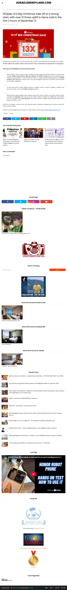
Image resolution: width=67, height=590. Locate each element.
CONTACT (57, 587)
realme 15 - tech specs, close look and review (22, 406)
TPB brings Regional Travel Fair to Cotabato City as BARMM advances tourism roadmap (35, 435)
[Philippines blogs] (33, 568)
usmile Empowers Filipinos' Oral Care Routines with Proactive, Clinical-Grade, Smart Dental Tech (54, 142)
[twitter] (21, 201)
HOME (46, 587)
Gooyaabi (30, 588)
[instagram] (33, 201)
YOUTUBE (63, 587)
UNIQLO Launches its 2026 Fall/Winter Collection (31, 140)
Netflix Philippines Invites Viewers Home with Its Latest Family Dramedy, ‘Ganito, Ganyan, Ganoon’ (35, 414)
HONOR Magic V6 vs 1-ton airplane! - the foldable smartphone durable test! (32, 420)
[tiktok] (59, 201)
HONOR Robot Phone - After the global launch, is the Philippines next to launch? (33, 428)
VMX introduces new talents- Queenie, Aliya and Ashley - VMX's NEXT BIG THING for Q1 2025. (36, 376)
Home (4, 9)
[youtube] (46, 201)
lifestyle (8, 9)
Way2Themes (16, 588)
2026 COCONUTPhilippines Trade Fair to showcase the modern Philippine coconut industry (11, 142)
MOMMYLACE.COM (38, 528)
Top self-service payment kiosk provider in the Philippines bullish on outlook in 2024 (34, 383)
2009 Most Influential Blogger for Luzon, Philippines (33, 548)
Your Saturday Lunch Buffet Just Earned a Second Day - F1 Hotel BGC (29, 443)
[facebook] (8, 201)
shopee (11, 113)
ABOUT (51, 587)
